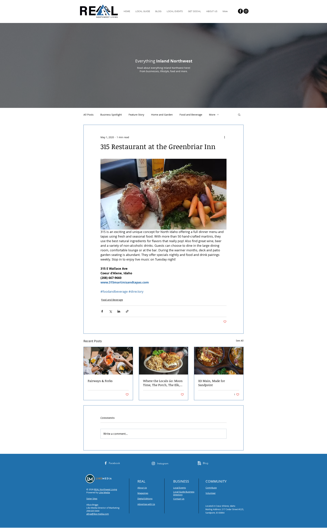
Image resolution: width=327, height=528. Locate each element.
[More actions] (224, 137)
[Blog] (199, 463)
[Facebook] (240, 11)
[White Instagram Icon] (153, 463)
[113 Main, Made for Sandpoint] (218, 361)
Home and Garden (162, 114)
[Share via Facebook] (102, 311)
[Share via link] (127, 311)
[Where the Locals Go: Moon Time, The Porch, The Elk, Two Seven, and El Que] (163, 361)
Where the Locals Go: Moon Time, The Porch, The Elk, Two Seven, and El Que (163, 383)
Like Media (104, 492)
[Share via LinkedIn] (118, 311)
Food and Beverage (191, 114)
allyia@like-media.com (97, 513)
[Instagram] (246, 11)
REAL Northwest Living (105, 489)
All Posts (88, 114)
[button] (239, 114)
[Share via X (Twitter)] (110, 311)
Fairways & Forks (100, 381)
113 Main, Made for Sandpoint (211, 383)
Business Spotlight (111, 114)
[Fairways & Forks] (108, 361)
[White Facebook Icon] (106, 463)
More (212, 114)
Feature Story (136, 114)
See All (240, 340)
